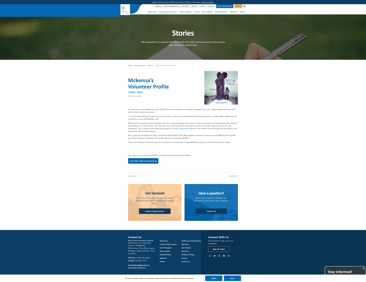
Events (197, 12)
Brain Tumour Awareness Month (181, 128)
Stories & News (220, 12)
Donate (238, 6)
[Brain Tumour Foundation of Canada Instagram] (219, 256)
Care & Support (185, 12)
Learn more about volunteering (143, 161)
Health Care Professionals (171, 6)
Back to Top (132, 176)
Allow (213, 278)
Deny (232, 278)
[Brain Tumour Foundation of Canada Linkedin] (228, 256)
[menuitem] (152, 12)
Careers (202, 6)
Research (233, 12)
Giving (242, 12)
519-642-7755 (140, 260)
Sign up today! (208, 2)
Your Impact (185, 6)
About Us (194, 6)
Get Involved (207, 12)
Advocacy (158, 6)
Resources (152, 12)
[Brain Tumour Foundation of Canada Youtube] (224, 256)
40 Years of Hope (188, 254)
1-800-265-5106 (142, 257)
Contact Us (211, 6)
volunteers (206, 109)
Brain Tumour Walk (225, 6)
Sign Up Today (219, 249)
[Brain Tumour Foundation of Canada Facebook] (210, 256)
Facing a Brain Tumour (167, 12)
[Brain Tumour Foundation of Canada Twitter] (214, 256)
